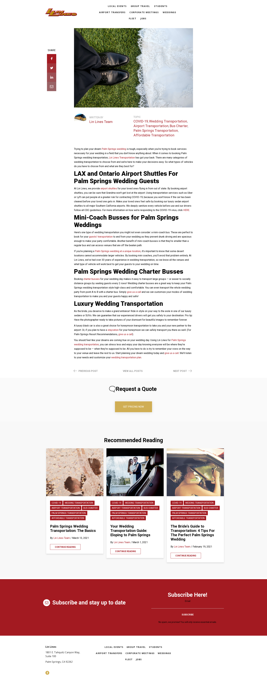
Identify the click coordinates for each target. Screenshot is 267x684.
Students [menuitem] (160, 6)
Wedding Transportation (168, 121)
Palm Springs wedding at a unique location (118, 251)
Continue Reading (65, 547)
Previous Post (88, 371)
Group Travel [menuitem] (140, 6)
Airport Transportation (151, 126)
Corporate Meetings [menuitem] (144, 12)
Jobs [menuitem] (143, 18)
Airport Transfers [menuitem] (112, 12)
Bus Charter (179, 126)
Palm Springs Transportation (156, 131)
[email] (51, 86)
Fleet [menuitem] (132, 18)
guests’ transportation (101, 236)
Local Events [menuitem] (117, 6)
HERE (186, 210)
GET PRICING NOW (133, 406)
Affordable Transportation (154, 135)
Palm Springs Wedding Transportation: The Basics (73, 528)
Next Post (180, 371)
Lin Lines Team (101, 122)
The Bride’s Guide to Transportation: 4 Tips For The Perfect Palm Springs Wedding (193, 532)
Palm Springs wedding (114, 148)
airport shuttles (109, 188)
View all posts (133, 371)
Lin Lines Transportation (122, 157)
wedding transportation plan (126, 357)
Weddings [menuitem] (169, 12)
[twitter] (51, 68)
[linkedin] (51, 77)
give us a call (134, 291)
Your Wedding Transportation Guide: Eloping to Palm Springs (130, 530)
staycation (113, 329)
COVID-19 (141, 121)
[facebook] (51, 58)
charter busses (91, 279)
